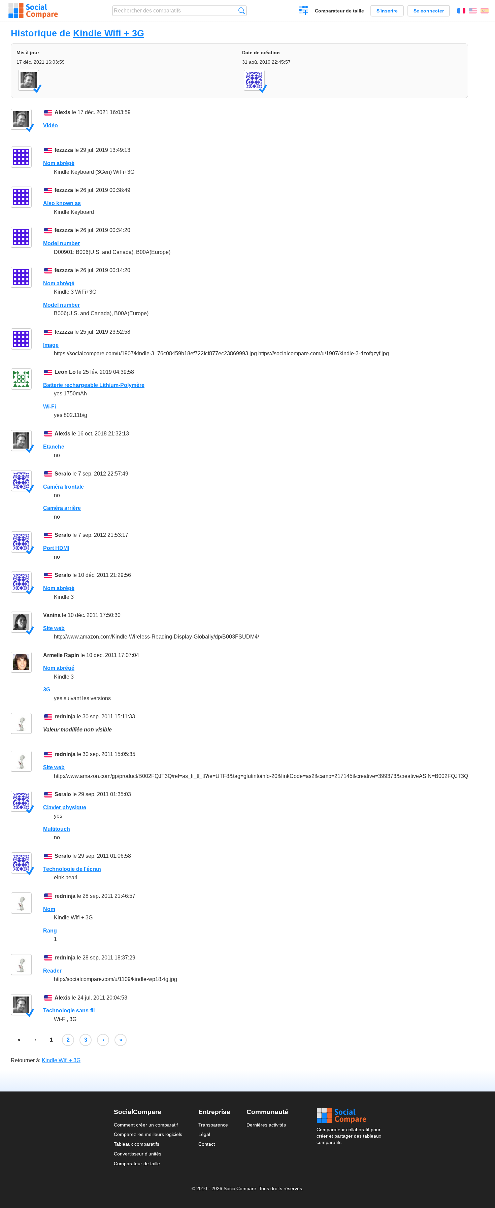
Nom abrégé (58, 163)
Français (461, 10)
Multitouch (56, 829)
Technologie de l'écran (72, 869)
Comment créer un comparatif (146, 1125)
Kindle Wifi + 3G (108, 33)
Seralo (63, 474)
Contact (206, 1144)
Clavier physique (64, 807)
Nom (49, 909)
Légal (204, 1134)
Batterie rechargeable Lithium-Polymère (93, 385)
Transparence (213, 1125)
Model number (61, 243)
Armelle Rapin (61, 655)
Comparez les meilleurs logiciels (148, 1134)
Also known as (62, 203)
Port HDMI (56, 548)
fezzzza (64, 150)
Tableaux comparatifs (136, 1144)
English (473, 10)
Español (485, 10)
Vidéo (50, 125)
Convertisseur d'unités (137, 1153)
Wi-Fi (49, 407)
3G (46, 689)
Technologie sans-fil (69, 1010)
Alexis (62, 112)
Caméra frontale (63, 487)
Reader (52, 971)
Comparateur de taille (339, 10)
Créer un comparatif (303, 11)
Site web (54, 628)
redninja (65, 716)
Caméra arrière (62, 508)
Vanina (52, 615)
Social (349, 1116)
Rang (50, 931)
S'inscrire (387, 10)
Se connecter (429, 10)
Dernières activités (266, 1125)
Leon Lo (65, 372)
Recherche (241, 10)
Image (51, 345)
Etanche (53, 447)
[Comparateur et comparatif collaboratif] (33, 11)
